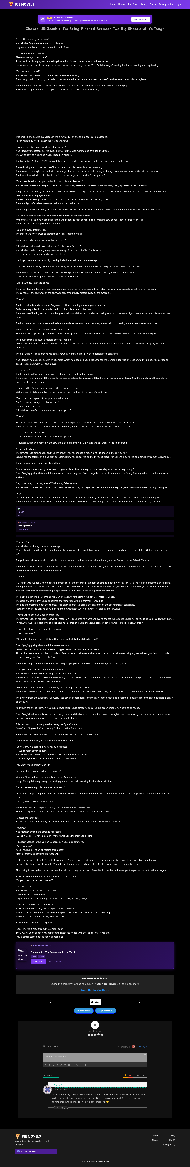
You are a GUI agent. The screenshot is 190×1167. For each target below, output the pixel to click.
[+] (84, 1065)
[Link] (77, 1065)
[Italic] (50, 1065)
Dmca (153, 4)
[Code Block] (73, 1065)
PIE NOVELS (24, 4)
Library (143, 4)
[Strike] (57, 1065)
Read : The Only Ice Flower (95, 990)
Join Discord (106, 1010)
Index (96, 1002)
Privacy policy (166, 4)
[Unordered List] (65, 1065)
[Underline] (53, 1065)
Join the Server (140, 19)
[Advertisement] (95, 113)
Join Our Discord (28, 1151)
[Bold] (46, 1065)
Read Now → (38, 961)
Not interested (55, 961)
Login (179, 4)
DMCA (172, 1140)
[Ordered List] (61, 1065)
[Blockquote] (69, 1065)
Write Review (83, 1010)
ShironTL (58, 1085)
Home (112, 4)
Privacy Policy (169, 1144)
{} (81, 1065)
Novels (121, 4)
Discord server (103, 1098)
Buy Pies (132, 4)
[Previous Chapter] (50, 1001)
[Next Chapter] (139, 1001)
